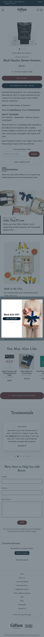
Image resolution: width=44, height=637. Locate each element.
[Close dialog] (41, 301)
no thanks (11, 322)
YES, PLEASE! (11, 318)
